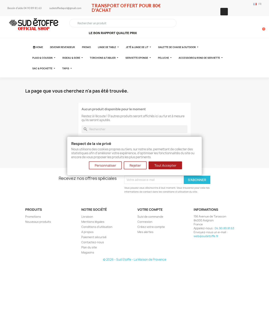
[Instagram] (224, 11)
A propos (87, 232)
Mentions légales (92, 222)
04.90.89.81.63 (224, 228)
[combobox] (123, 23)
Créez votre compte (151, 227)
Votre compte (150, 209)
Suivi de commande (150, 216)
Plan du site (89, 247)
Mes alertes (145, 232)
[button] (262, 27)
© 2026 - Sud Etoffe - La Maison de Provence (134, 259)
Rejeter (135, 165)
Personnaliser (105, 165)
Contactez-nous (92, 242)
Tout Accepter (165, 165)
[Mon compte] (248, 27)
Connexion (144, 222)
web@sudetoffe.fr (206, 236)
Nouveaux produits (38, 222)
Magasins (87, 252)
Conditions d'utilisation (96, 227)
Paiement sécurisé (94, 237)
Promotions (33, 216)
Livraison (87, 216)
